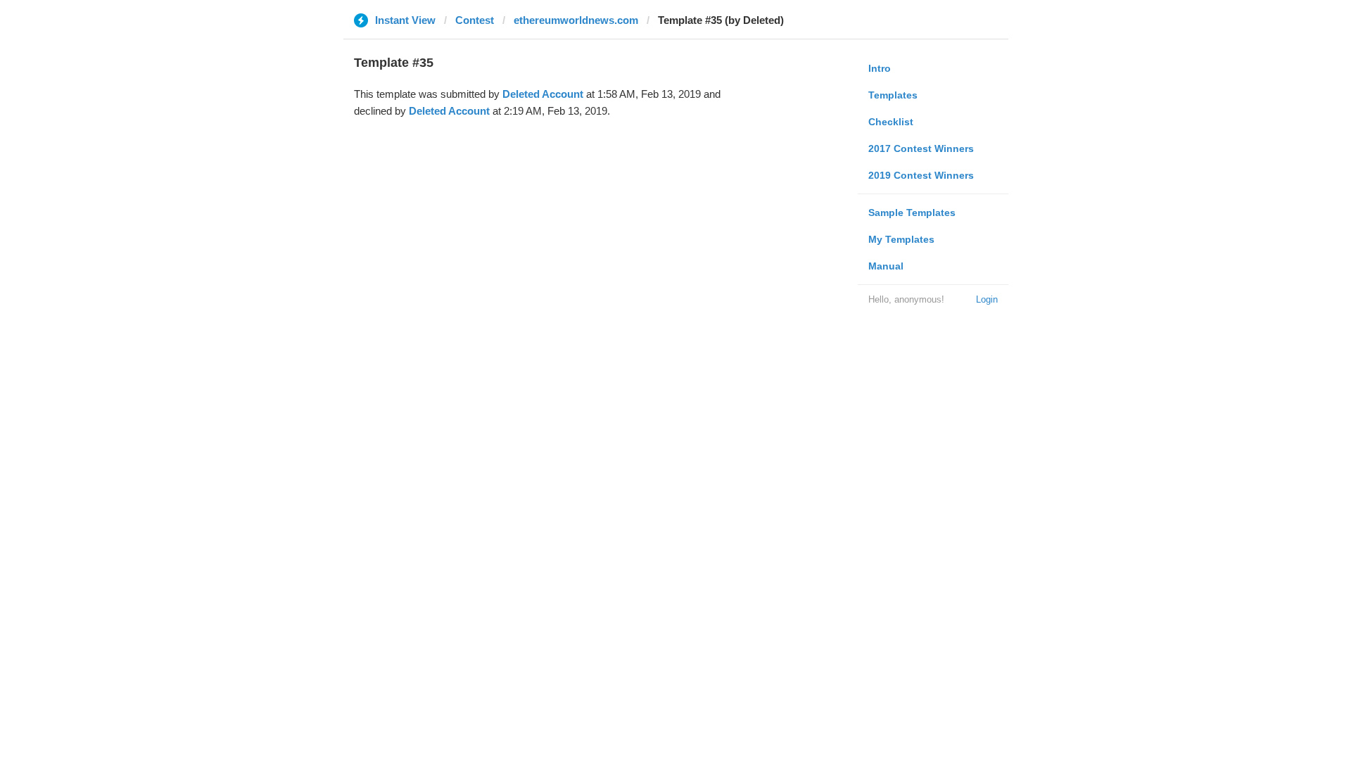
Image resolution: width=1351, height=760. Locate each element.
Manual (885, 266)
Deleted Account (542, 94)
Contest (474, 20)
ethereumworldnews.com (576, 20)
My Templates (901, 239)
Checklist (890, 121)
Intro (879, 68)
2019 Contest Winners (921, 175)
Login (987, 299)
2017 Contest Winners (921, 148)
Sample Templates (912, 212)
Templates (893, 95)
